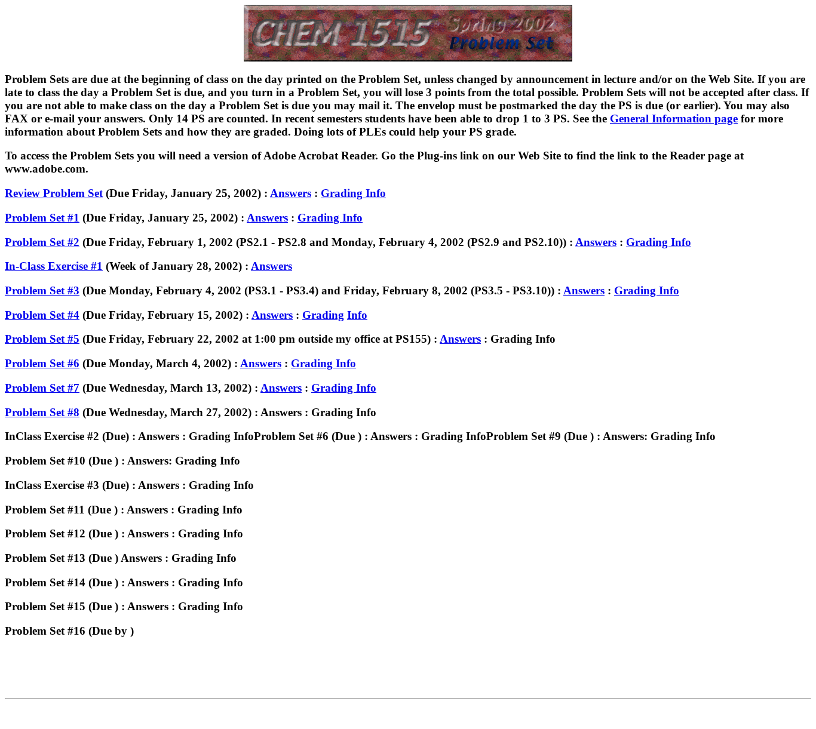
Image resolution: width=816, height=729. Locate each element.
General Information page (674, 118)
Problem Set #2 (42, 242)
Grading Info (353, 193)
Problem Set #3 (42, 290)
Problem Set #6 (42, 363)
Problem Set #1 (42, 217)
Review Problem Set (54, 193)
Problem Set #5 (42, 339)
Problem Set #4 (42, 315)
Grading (323, 315)
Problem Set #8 (42, 412)
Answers (290, 193)
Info (357, 315)
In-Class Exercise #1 (54, 266)
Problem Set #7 (42, 388)
